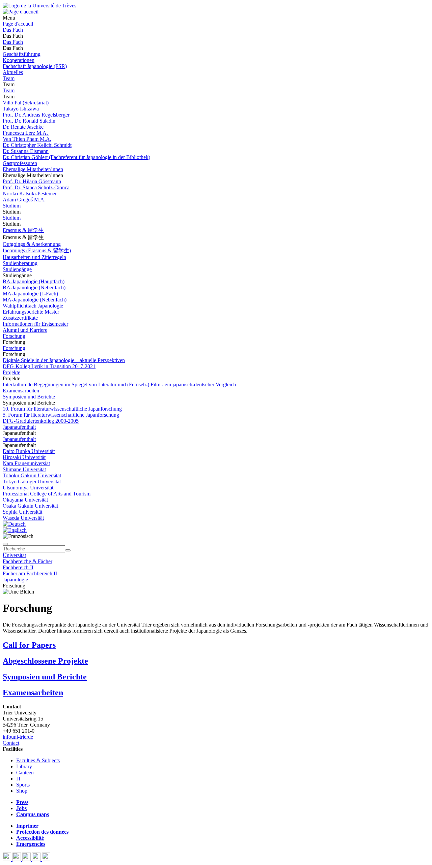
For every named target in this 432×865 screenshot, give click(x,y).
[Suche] (5, 544)
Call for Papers (29, 645)
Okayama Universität (25, 500)
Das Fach (13, 30)
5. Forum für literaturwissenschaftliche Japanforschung (61, 415)
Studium (12, 206)
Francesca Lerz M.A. (26, 133)
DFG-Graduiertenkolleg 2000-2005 (41, 421)
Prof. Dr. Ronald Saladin (29, 121)
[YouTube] (27, 859)
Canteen (25, 772)
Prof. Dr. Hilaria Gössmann (32, 181)
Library (24, 766)
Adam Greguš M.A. (24, 199)
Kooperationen (18, 60)
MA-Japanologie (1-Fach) (30, 293)
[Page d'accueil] (20, 11)
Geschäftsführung (21, 54)
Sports (23, 785)
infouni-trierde (18, 737)
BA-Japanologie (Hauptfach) (33, 281)
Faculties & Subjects (38, 760)
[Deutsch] (14, 524)
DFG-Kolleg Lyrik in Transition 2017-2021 (49, 366)
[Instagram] (37, 859)
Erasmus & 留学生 (23, 230)
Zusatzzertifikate (20, 318)
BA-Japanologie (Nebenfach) (34, 287)
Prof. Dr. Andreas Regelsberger (36, 115)
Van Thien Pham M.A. (27, 139)
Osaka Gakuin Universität (30, 506)
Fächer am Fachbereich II (30, 573)
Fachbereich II (18, 567)
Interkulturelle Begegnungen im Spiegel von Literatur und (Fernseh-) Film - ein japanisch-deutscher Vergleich (119, 384)
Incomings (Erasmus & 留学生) (37, 250)
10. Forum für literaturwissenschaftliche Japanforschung (62, 409)
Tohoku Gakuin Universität (32, 475)
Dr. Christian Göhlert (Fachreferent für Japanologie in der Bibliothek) (76, 157)
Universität (14, 555)
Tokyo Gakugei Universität (32, 481)
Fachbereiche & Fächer (27, 561)
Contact (11, 743)
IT (18, 778)
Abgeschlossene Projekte (45, 660)
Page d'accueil (18, 24)
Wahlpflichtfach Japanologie (33, 306)
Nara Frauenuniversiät (26, 463)
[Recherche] (68, 550)
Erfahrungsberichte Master (31, 312)
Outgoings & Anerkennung (32, 244)
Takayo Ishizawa (21, 108)
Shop (21, 791)
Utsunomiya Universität (28, 487)
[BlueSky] (17, 859)
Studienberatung (20, 263)
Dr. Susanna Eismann (26, 151)
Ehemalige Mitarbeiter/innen (33, 169)
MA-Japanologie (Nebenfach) (34, 299)
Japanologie (15, 579)
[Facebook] (7, 859)
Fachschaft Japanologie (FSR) (35, 66)
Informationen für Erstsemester (35, 324)
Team (9, 78)
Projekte (11, 372)
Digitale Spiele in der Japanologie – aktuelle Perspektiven (64, 360)
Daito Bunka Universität (29, 451)
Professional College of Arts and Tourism (46, 493)
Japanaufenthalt (19, 427)
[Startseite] (39, 5)
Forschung (14, 336)
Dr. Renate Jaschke (23, 127)
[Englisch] (15, 530)
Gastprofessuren (20, 163)
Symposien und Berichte (29, 396)
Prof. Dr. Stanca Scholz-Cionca (36, 187)
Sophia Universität (22, 512)
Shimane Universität (24, 469)
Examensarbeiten (21, 390)
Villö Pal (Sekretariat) (26, 102)
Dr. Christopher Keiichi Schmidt (37, 145)
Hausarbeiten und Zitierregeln (34, 257)
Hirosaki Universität (24, 457)
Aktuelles (13, 72)
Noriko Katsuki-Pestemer (30, 193)
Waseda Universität (23, 518)
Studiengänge (17, 269)
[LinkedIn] (46, 859)
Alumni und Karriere (25, 330)
